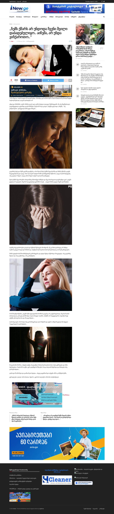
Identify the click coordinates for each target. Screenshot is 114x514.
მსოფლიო (35, 17)
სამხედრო (74, 17)
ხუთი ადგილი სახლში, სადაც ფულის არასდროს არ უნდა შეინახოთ (90, 88)
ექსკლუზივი (81, 17)
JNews (14, 508)
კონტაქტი (24, 1)
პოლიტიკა (19, 17)
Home (10, 24)
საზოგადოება (59, 17)
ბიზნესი (51, 17)
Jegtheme (41, 508)
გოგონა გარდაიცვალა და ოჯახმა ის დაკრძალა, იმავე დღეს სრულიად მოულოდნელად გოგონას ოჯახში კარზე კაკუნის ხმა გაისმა (91, 66)
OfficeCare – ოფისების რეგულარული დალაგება (22, 478)
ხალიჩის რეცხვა (13, 484)
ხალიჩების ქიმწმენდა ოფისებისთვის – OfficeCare (57, 471)
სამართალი (27, 17)
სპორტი (67, 17)
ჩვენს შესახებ (12, 1)
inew (12, 41)
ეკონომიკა (44, 17)
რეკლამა (19, 1)
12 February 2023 (20, 41)
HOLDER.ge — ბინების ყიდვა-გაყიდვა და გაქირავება (24, 489)
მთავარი (11, 17)
